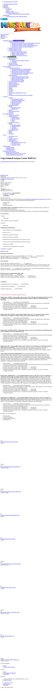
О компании (9, 9)
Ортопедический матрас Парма (8, 587)
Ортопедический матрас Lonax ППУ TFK (10, 466)
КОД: (2, 176)
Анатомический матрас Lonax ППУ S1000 (10, 563)
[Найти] (13, 33)
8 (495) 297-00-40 (5, 34)
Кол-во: (2, 186)
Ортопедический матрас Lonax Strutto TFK (11, 491)
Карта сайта (6, 674)
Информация (6, 15)
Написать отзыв (4, 175)
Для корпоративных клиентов (10, 1)
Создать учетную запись (9, 667)
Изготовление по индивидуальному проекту (19, 14)
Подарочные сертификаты (9, 673)
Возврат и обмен (10, 11)
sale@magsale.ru (7, 683)
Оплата (8, 10)
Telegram (5, 19)
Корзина (2, 38)
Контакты (5, 6)
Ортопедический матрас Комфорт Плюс (10, 515)
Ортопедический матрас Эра (7, 636)
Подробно (5, 685)
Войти (4, 665)
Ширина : (3, 183)
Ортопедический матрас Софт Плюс (9, 441)
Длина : (2, 185)
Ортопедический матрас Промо (8, 538)
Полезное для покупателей (12, 12)
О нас (4, 671)
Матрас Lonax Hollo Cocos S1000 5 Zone (10, 612)
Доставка (5, 5)
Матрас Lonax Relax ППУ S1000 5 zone (10, 659)
